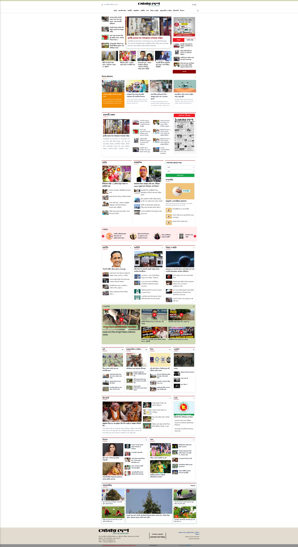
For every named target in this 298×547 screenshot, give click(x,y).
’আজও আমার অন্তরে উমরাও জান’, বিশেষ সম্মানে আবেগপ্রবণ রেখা (138, 460)
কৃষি (104, 349)
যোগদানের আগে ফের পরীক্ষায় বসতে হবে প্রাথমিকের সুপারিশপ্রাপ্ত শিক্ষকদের (184, 423)
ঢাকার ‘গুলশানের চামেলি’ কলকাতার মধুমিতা (137, 467)
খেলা (151, 439)
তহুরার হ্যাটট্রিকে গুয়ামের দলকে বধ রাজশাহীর (185, 472)
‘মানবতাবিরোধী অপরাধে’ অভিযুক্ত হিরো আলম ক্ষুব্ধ (137, 473)
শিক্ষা (151, 349)
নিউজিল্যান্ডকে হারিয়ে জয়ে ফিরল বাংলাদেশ (185, 446)
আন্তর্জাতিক (138, 162)
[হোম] (149, 4)
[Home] (114, 531)
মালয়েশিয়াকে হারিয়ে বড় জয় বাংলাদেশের (185, 466)
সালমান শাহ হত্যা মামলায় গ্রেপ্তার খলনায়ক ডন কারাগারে (137, 447)
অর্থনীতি (137, 247)
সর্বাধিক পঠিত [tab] (190, 40)
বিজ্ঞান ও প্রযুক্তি (171, 247)
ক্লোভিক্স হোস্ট (188, 545)
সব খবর (184, 72)
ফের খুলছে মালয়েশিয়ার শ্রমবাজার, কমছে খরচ (184, 430)
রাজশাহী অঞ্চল (109, 114)
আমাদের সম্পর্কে (182, 532)
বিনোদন (105, 439)
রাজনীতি (105, 247)
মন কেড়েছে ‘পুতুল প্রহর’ (137, 452)
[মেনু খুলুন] (102, 4)
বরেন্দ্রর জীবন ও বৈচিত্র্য (133, 349)
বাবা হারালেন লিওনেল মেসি (185, 458)
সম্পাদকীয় (169, 180)
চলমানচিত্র (107, 306)
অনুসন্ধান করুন (180, 175)
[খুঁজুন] (197, 10)
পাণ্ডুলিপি (176, 349)
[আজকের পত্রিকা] (184, 134)
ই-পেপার (194, 5)
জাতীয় (104, 162)
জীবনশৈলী (106, 398)
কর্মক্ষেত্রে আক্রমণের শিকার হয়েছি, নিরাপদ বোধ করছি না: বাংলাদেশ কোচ (185, 453)
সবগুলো (193, 486)
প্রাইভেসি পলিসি (190, 532)
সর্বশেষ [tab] (178, 40)
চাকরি (175, 398)
